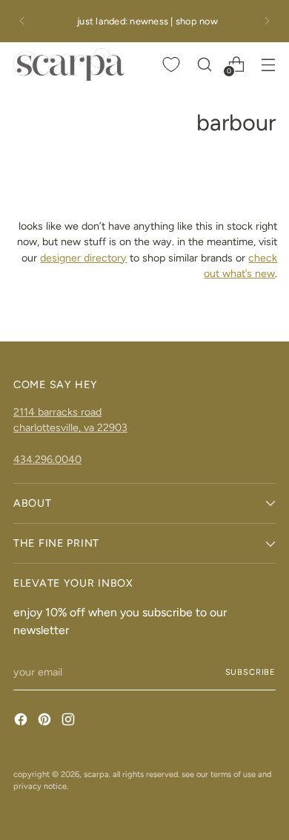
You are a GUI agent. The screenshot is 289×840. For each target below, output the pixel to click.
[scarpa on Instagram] (70, 721)
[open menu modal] (268, 64)
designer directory (83, 257)
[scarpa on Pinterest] (46, 721)
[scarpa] (68, 64)
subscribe (250, 672)
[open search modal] (204, 64)
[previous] (22, 21)
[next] (266, 21)
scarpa (96, 774)
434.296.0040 (47, 459)
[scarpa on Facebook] (22, 721)
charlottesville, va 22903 (70, 427)
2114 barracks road (57, 412)
